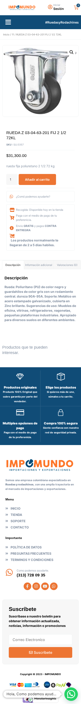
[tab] (13, 264)
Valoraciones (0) (67, 265)
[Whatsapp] (54, 586)
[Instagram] (36, 586)
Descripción (12, 265)
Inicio (6, 34)
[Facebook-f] (27, 586)
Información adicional (38, 265)
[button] (8, 22)
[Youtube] (45, 586)
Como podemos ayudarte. (33, 570)
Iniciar (56, 5)
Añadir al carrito (37, 179)
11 (13, 34)
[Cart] (76, 7)
